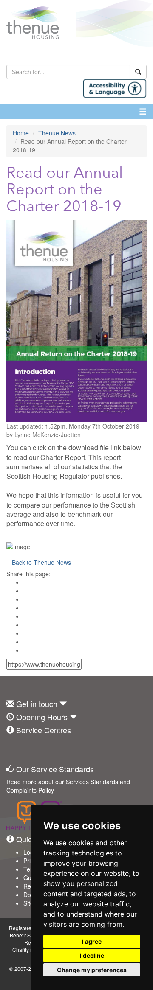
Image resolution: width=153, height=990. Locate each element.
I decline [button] (92, 955)
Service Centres (43, 729)
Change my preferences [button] (92, 969)
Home (21, 133)
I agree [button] (92, 941)
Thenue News (57, 133)
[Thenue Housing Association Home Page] (76, 22)
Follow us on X (31, 754)
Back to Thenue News (41, 562)
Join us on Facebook (12, 754)
